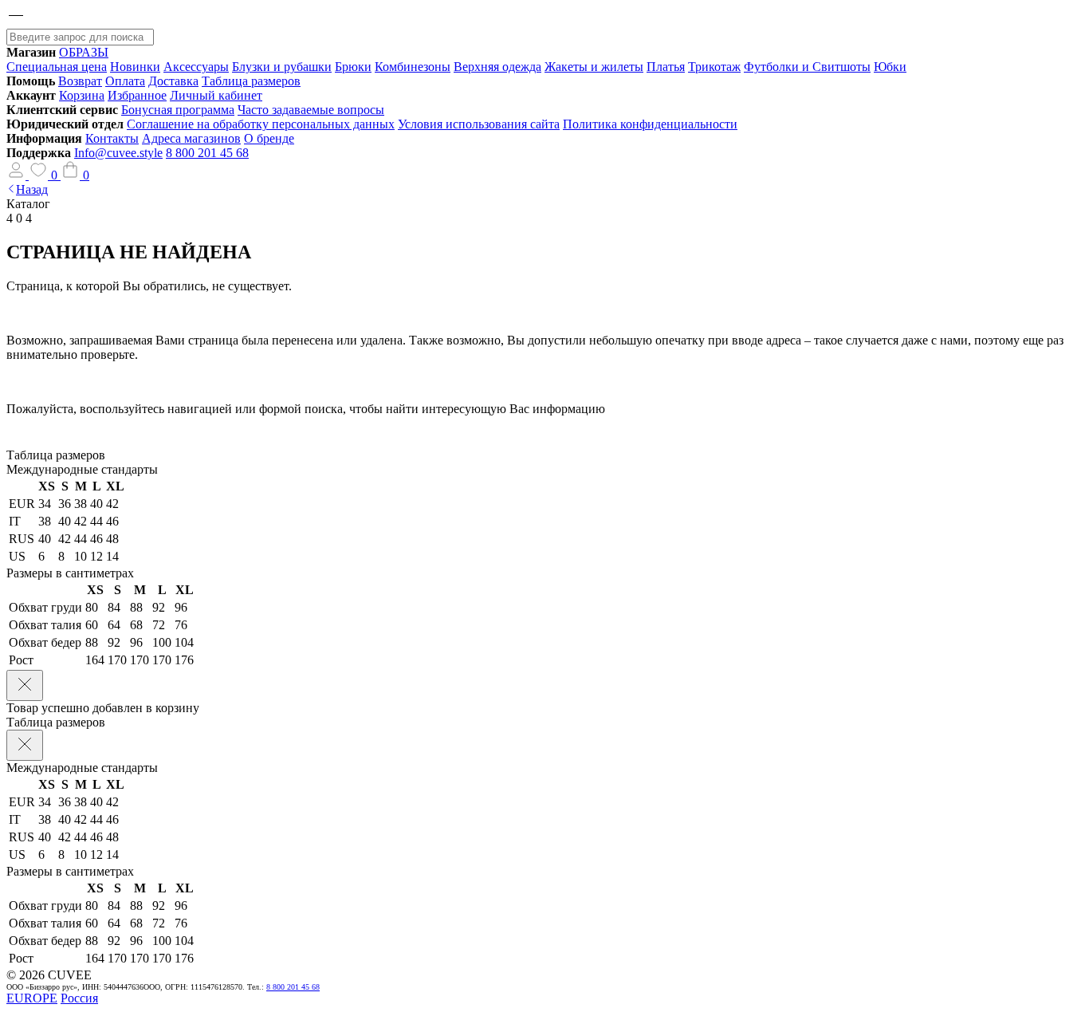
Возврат (80, 81)
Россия (79, 998)
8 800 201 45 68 (207, 152)
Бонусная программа (177, 109)
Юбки (890, 66)
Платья (666, 66)
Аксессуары (196, 66)
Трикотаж (714, 66)
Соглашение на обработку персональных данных (261, 124)
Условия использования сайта (479, 124)
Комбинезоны (412, 66)
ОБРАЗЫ (83, 52)
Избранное (137, 95)
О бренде (269, 138)
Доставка (173, 81)
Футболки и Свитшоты (807, 66)
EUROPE (31, 998)
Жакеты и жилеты (593, 66)
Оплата (125, 81)
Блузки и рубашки (282, 66)
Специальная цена (56, 66)
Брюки (353, 66)
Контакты (112, 138)
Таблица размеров (251, 81)
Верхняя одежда (497, 66)
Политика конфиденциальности (650, 124)
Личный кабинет (216, 95)
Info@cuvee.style (118, 152)
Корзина (81, 95)
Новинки (135, 66)
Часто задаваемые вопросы (311, 109)
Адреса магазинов (191, 138)
